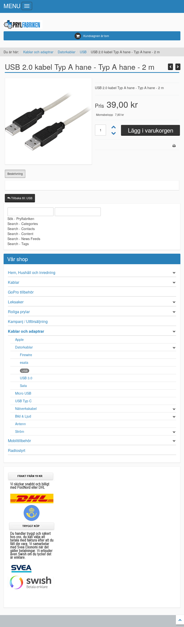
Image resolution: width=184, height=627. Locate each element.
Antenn (20, 423)
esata (24, 362)
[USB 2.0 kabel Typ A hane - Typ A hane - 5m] (177, 67)
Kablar (13, 282)
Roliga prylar (19, 311)
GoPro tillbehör (21, 292)
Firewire (26, 354)
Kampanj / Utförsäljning (28, 321)
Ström (19, 431)
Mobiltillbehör (19, 440)
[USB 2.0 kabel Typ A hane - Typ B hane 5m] (170, 67)
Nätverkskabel (26, 408)
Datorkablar (66, 51)
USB (83, 51)
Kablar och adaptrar (38, 51)
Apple (19, 339)
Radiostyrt (16, 450)
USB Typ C (23, 400)
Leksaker (15, 302)
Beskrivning (15, 173)
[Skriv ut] (174, 145)
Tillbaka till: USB (21, 198)
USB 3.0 (26, 377)
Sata (23, 385)
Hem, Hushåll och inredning (31, 272)
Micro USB (23, 393)
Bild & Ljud (23, 416)
